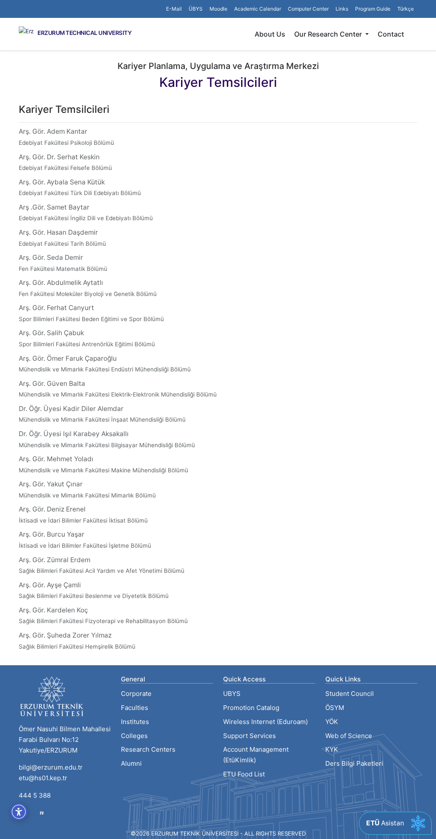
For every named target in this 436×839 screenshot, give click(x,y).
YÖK (331, 722)
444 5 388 (35, 795)
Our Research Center (329, 34)
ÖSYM (334, 708)
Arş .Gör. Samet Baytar (86, 212)
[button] (342, 9)
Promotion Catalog (251, 708)
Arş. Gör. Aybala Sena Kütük (80, 187)
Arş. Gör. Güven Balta (118, 388)
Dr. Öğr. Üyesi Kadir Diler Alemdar (102, 414)
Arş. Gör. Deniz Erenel (83, 514)
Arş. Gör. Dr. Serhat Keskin (65, 162)
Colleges (134, 736)
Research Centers (148, 749)
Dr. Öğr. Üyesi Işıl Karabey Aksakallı (107, 439)
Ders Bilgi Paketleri (354, 763)
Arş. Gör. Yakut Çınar (87, 489)
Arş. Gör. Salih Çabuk (87, 338)
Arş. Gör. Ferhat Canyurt (91, 313)
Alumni (131, 763)
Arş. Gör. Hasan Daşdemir (62, 237)
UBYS (232, 694)
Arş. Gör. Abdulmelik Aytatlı (88, 288)
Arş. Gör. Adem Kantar (66, 136)
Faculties (134, 708)
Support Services (249, 736)
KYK (331, 749)
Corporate (136, 694)
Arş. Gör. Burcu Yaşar (85, 539)
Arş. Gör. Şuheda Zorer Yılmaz (77, 640)
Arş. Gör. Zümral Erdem (101, 565)
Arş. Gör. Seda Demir (63, 262)
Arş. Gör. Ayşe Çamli (94, 590)
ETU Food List (244, 774)
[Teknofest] (41, 813)
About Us (270, 34)
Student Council (349, 694)
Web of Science (348, 736)
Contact (391, 34)
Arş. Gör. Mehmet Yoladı (103, 464)
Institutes (135, 722)
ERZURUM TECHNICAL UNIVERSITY (84, 33)
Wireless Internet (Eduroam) (265, 722)
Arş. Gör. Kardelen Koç (103, 615)
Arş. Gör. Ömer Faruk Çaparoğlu (105, 363)
